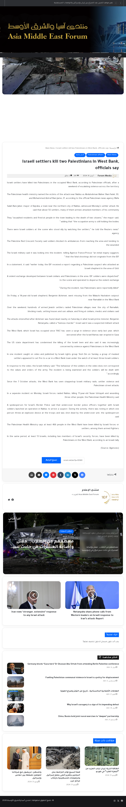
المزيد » (75, 495)
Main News (50, 148)
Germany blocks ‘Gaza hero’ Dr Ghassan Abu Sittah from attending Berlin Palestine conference (73, 664)
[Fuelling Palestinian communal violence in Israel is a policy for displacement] (15, 682)
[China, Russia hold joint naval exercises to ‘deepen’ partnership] (15, 720)
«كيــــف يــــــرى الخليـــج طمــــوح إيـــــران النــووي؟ (94, 3)
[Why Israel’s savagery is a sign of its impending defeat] (15, 708)
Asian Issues (67, 532)
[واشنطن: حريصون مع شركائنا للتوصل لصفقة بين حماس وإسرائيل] (24, 757)
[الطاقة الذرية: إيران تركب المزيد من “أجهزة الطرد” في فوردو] (102, 756)
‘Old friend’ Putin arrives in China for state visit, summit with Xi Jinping (45, 546)
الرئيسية (113, 148)
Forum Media (105, 176)
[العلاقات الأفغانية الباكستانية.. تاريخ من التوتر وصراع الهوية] (15, 695)
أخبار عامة (80, 155)
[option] (63, 543)
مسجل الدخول (101, 642)
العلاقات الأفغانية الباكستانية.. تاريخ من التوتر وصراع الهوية (89, 691)
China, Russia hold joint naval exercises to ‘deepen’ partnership (88, 717)
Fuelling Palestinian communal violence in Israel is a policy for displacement (82, 678)
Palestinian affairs (95, 155)
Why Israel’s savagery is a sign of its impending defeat (93, 705)
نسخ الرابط (51, 460)
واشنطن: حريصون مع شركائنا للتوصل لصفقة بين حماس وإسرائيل (26, 775)
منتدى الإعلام (90, 490)
